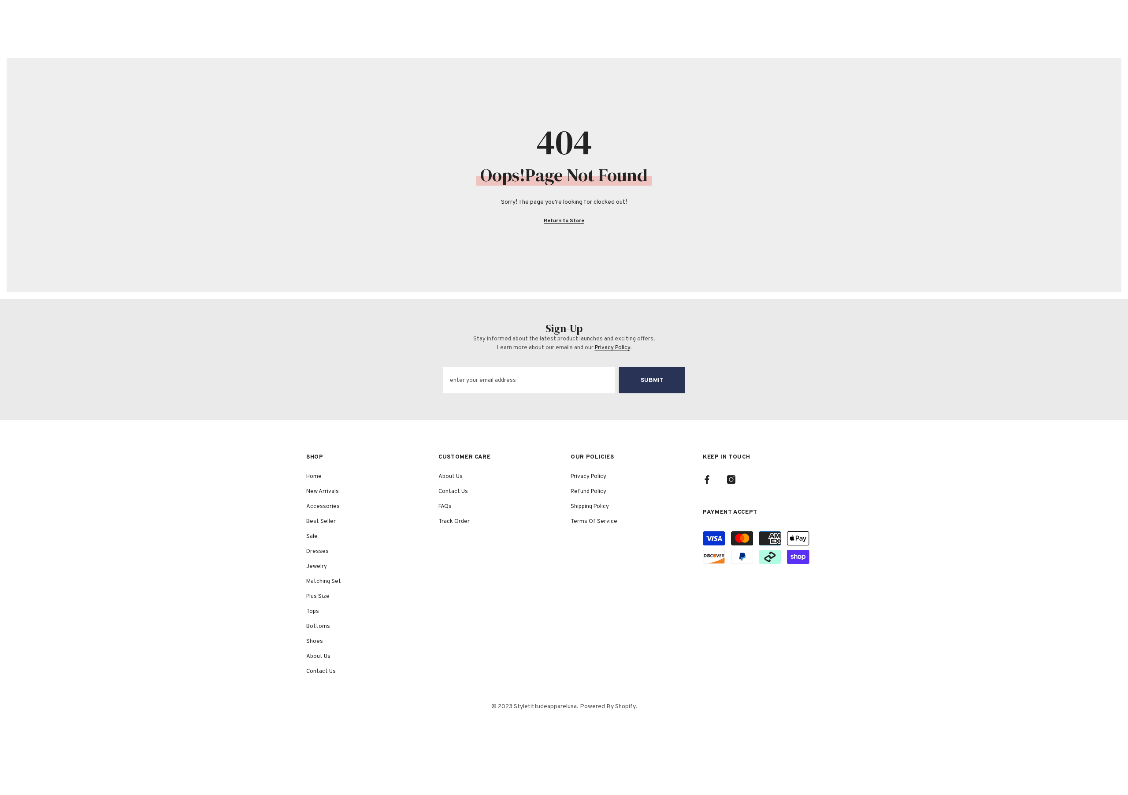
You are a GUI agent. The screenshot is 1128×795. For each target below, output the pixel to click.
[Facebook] (707, 479)
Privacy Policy (612, 347)
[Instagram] (731, 479)
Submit (652, 380)
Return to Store (564, 220)
